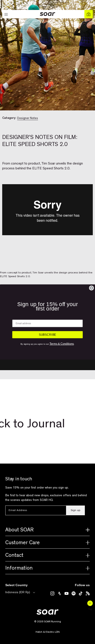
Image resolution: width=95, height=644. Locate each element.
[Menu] (6, 14)
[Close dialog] (91, 288)
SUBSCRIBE (47, 334)
